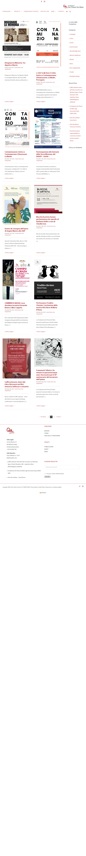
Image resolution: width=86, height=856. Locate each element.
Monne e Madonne (75, 55)
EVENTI (46, 449)
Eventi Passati (74, 47)
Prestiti (72, 72)
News (19, 67)
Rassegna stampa (75, 76)
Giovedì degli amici (75, 51)
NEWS (46, 451)
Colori (71, 38)
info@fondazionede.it (13, 447)
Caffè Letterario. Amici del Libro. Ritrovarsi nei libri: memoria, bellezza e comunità (17, 384)
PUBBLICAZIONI (48, 447)
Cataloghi (72, 34)
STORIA (46, 433)
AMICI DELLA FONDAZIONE (52, 435)
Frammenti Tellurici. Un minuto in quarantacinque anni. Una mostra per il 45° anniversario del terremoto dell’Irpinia (47, 375)
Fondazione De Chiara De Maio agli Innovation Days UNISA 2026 (24, 472)
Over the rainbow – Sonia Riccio (16, 477)
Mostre (72, 59)
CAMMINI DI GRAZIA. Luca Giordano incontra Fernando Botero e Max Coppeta (16, 305)
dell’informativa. (60, 473)
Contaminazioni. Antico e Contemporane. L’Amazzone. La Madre (16, 154)
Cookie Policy (41, 487)
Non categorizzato (75, 68)
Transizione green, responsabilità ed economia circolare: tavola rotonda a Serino (75, 135)
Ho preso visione (55, 473)
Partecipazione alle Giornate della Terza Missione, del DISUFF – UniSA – (47, 154)
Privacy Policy (34, 487)
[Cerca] (70, 11)
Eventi (16, 67)
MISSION (46, 431)
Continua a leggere (9, 101)
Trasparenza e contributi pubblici (53, 487)
